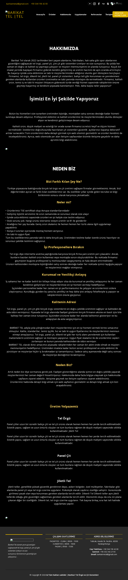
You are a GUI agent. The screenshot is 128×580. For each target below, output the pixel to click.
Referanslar (96, 14)
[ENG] (119, 3)
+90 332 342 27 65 (108, 552)
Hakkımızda (65, 14)
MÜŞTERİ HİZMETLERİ (120, 14)
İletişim (109, 14)
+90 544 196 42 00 (110, 549)
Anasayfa (40, 14)
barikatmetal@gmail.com (107, 554)
